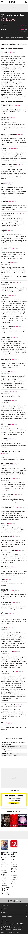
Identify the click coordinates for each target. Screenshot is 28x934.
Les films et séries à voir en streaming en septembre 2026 (13, 743)
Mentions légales (4, 932)
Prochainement (5, 905)
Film (2, 38)
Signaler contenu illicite (14, 932)
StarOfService (20, 927)
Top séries (4, 909)
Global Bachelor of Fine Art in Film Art (9, 927)
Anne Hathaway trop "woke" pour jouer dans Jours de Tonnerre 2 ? (12, 754)
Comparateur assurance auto (7, 926)
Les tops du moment (6, 916)
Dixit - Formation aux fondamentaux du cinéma (11, 929)
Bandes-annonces (17, 38)
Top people (4, 912)
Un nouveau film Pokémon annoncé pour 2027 (13, 750)
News (7, 38)
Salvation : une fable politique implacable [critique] (11, 747)
